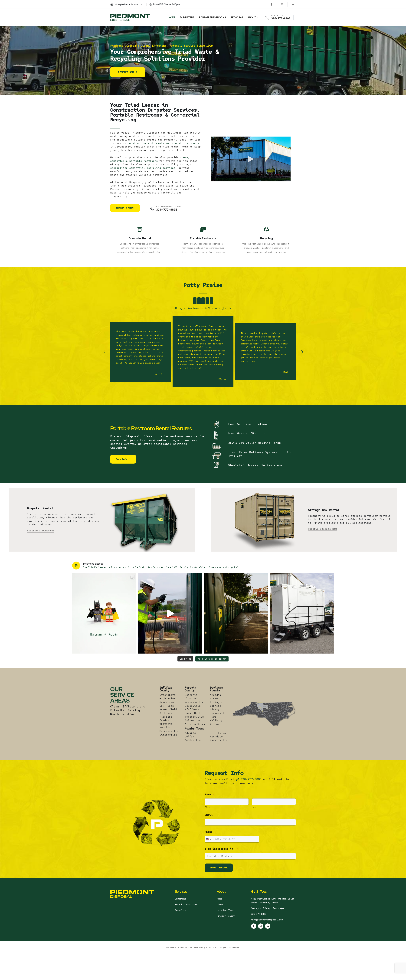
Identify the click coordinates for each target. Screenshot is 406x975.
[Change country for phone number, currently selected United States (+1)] (208, 839)
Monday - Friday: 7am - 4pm (267, 908)
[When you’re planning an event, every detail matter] (236, 613)
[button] (250, 159)
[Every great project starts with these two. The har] (104, 613)
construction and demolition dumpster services (163, 143)
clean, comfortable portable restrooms (150, 159)
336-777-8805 (250, 779)
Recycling (237, 17)
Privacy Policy (226, 915)
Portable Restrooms (212, 17)
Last (254, 807)
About (252, 17)
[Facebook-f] (253, 926)
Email (210, 814)
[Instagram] (282, 4)
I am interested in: (221, 848)
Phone (209, 831)
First (208, 807)
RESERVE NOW (126, 72)
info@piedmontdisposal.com (267, 919)
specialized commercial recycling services (142, 168)
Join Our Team (225, 910)
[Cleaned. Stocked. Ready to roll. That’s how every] (170, 613)
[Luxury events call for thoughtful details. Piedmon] (302, 613)
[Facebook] (271, 4)
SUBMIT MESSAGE (219, 867)
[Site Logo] (130, 17)
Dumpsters (187, 17)
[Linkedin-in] (267, 926)
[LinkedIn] (293, 4)
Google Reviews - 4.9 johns (203, 308)
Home (172, 17)
